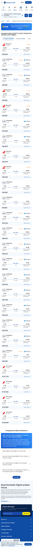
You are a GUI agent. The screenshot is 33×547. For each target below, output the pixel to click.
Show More (16, 477)
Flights (15, 10)
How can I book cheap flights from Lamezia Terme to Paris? (15, 457)
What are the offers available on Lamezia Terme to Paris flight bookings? (15, 436)
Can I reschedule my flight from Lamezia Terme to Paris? (14, 464)
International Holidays (8, 523)
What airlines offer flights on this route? (14, 451)
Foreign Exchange (6, 529)
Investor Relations (6, 536)
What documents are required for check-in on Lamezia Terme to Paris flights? (15, 470)
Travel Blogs (5, 533)
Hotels (21, 10)
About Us (4, 519)
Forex (9, 10)
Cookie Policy (11, 545)
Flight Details (27, 54)
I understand (28, 544)
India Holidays (5, 526)
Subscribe (26, 513)
